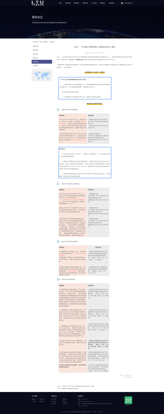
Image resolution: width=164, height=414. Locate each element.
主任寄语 (34, 401)
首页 (60, 3)
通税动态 (85, 3)
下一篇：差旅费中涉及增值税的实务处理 (67, 388)
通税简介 (34, 399)
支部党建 (35, 65)
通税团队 (76, 3)
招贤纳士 (102, 3)
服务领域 (68, 3)
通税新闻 (35, 50)
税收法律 (35, 54)
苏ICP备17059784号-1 (97, 411)
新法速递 (35, 61)
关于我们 (94, 3)
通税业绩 (35, 46)
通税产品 (35, 58)
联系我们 (111, 3)
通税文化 (41, 399)
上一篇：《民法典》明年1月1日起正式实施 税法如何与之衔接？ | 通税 (75, 386)
